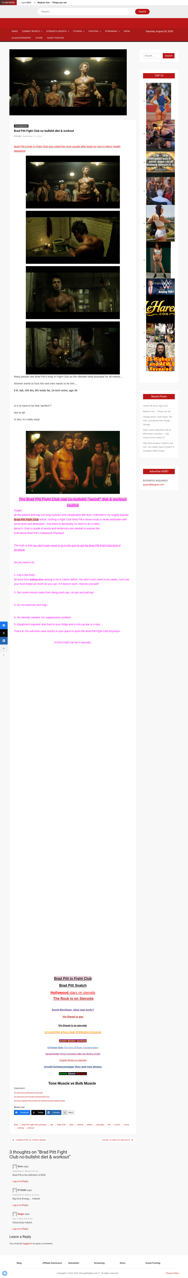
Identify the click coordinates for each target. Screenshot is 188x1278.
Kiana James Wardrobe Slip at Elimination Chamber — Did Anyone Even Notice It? (157, 434)
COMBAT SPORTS (31, 31)
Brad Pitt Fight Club (26, 519)
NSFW (127, 31)
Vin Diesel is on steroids (72, 1026)
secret (126, 1125)
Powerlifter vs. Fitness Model (31, 1140)
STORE (39, 38)
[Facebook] (4, 625)
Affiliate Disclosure (52, 1263)
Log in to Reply (20, 1181)
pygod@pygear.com (153, 484)
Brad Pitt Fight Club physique (34, 1125)
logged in (28, 1243)
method (80, 1125)
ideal (71, 1125)
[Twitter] (4, 633)
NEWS (15, 31)
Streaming (111, 31)
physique (100, 1125)
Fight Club (61, 1125)
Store (122, 1263)
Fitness (77, 31)
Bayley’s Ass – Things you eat (52, 2)
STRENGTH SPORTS (56, 31)
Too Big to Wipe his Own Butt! (116, 1140)
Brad (16, 1125)
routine (117, 1125)
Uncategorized (21, 126)
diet (51, 1125)
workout (30, 1128)
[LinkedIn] (4, 641)
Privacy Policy (172, 1273)
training (21, 1128)
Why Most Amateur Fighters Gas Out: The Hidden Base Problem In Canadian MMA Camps (158, 447)
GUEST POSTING (55, 38)
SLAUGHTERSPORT (21, 38)
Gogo (21, 1214)
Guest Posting (153, 1263)
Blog (19, 1263)
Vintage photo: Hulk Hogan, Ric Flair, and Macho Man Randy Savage (157, 421)
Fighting (93, 31)
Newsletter (73, 1263)
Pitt (109, 1125)
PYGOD (17, 136)
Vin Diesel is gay (72, 1016)
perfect (90, 1125)
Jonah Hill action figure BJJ (155, 406)
